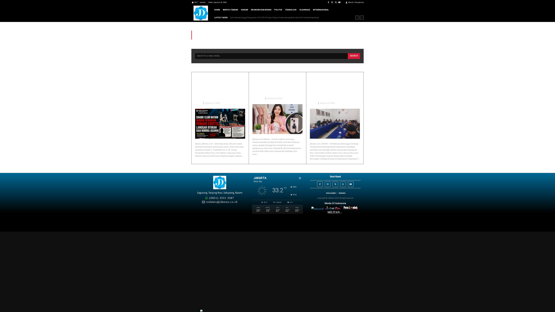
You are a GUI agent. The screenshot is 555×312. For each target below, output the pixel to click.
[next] (362, 17)
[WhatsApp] (343, 184)
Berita (198, 103)
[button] (359, 10)
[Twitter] (336, 2)
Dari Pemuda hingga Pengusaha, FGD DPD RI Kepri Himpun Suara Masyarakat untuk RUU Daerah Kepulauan (274, 17)
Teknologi (257, 99)
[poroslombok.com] (351, 208)
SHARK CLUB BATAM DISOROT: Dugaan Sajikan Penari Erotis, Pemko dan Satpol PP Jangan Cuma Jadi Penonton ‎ (220, 87)
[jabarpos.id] (334, 208)
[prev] (357, 17)
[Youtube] (339, 2)
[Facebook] (328, 2)
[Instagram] (332, 2)
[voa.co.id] (318, 208)
